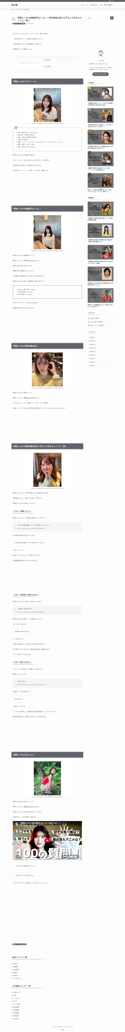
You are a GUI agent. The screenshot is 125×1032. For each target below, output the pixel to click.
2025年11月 (92, 351)
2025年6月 (92, 362)
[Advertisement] (47, 186)
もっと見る (47, 66)
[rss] (110, 1)
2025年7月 (92, 358)
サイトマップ (69, 1026)
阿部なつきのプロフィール (29, 63)
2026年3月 (92, 337)
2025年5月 (92, 365)
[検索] (112, 1)
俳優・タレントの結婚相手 (19, 23)
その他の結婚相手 (94, 318)
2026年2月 (92, 341)
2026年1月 (92, 344)
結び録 (14, 5)
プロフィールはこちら (100, 74)
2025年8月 (92, 355)
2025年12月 (92, 348)
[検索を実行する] (112, 18)
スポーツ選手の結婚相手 (96, 322)
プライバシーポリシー (58, 1026)
